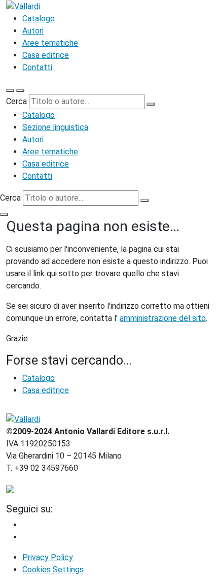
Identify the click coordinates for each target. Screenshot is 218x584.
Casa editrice (45, 55)
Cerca (16, 101)
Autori (33, 31)
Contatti (37, 67)
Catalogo (38, 18)
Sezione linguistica (55, 127)
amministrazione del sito (163, 318)
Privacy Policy (47, 557)
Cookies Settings (53, 569)
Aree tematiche (50, 43)
